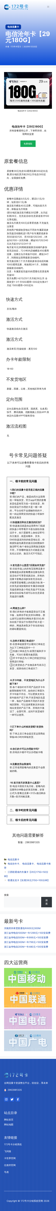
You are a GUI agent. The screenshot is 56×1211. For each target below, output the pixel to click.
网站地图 (8, 1124)
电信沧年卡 (13, 863)
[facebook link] (18, 1099)
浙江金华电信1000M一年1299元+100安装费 (27, 933)
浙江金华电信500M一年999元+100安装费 (26, 937)
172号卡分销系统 (13, 1144)
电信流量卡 (13, 859)
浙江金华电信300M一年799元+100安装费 (26, 942)
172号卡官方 (15, 46)
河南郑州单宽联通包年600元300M (22, 928)
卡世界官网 (10, 1158)
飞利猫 (7, 1151)
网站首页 (8, 1119)
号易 (6, 1172)
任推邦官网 (10, 1165)
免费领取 (28, 143)
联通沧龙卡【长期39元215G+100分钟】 (29, 880)
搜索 (6, 895)
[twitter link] (12, 1099)
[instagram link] (6, 1099)
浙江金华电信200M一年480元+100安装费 (26, 946)
